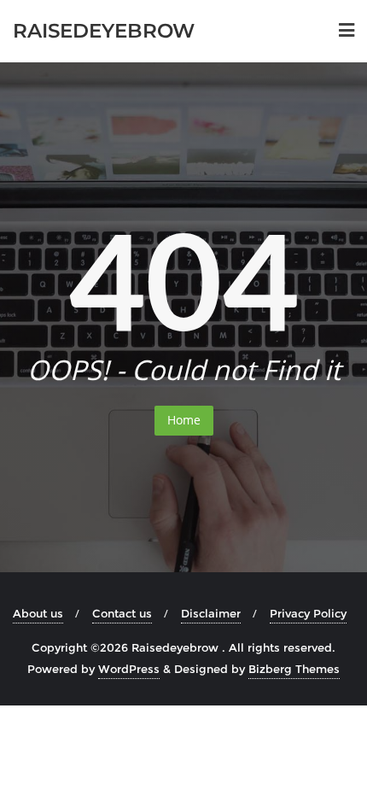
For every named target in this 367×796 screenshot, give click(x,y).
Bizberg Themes (294, 669)
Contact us (122, 613)
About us (38, 613)
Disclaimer (211, 613)
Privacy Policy (308, 613)
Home (184, 420)
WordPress (129, 669)
